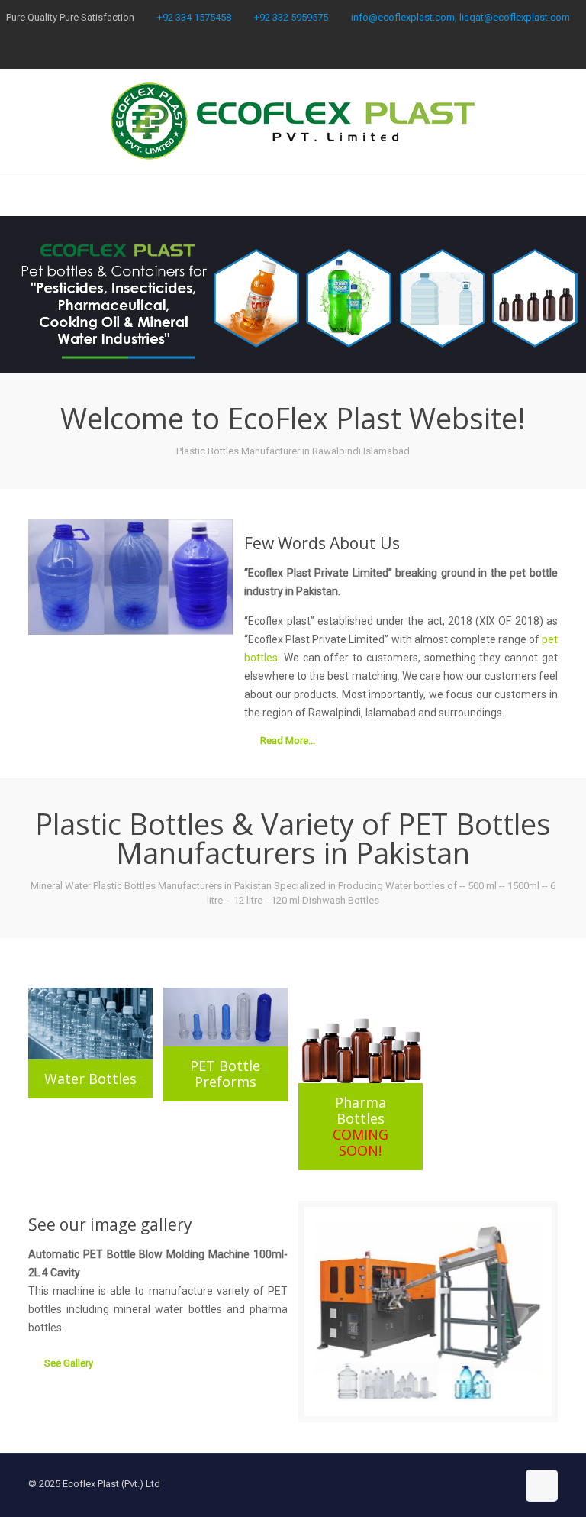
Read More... (287, 740)
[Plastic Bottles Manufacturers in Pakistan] (293, 121)
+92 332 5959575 (291, 17)
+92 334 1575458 (194, 17)
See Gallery (68, 1363)
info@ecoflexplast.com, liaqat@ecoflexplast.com (460, 17)
